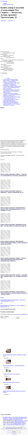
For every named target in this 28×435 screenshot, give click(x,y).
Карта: (8, 78)
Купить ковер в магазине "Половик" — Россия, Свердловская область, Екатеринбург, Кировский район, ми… (11, 100)
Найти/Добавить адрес (8, 4)
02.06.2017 (3, 20)
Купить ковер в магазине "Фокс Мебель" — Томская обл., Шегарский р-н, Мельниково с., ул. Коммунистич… (11, 84)
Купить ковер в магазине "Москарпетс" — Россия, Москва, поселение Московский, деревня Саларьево (12, 91)
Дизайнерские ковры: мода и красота (11, 373)
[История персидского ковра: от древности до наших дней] (8, 352)
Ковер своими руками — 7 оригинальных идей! (13, 365)
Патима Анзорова (7, 417)
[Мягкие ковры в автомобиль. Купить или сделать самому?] (8, 388)
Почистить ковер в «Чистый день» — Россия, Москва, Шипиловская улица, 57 (15, 421)
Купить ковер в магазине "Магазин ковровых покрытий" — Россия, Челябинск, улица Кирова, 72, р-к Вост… (11, 104)
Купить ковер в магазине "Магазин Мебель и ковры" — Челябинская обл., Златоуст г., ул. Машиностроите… (10, 80)
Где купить (10, 20)
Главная (5, 3)
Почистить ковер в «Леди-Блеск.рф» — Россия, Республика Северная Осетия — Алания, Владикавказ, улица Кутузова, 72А (15, 418)
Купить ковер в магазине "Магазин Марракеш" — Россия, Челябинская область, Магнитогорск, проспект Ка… (12, 94)
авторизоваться (23, 314)
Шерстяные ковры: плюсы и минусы (11, 382)
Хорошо (14, 431)
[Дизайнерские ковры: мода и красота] (8, 371)
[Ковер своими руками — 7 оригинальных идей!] (8, 363)
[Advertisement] (14, 36)
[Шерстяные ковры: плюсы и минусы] (8, 380)
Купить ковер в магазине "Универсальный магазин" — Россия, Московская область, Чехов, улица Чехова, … (12, 87)
